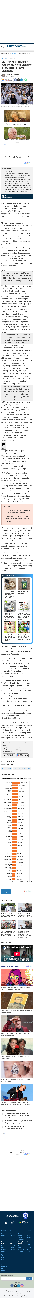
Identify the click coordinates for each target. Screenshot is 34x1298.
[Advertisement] (17, 1190)
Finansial (12, 1228)
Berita (6, 58)
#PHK (10, 768)
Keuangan (12, 1232)
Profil (28, 1233)
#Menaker (17, 768)
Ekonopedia (30, 1228)
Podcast (29, 1251)
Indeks (3, 1259)
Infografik (12, 1246)
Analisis (12, 1247)
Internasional (22, 53)
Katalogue (29, 1247)
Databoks (4, 1266)
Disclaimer (30, 1292)
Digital (20, 1228)
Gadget (20, 1237)
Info (2, 1257)
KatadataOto (5, 1270)
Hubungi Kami (17, 1293)
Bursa (11, 1233)
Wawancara (21, 1249)
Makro (11, 1230)
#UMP (4, 768)
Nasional (3, 1230)
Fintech (20, 1233)
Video (28, 1242)
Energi (29, 53)
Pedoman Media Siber (9, 1292)
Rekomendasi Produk (9, 575)
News (28, 1244)
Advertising (20, 1290)
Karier (26, 1290)
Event (3, 1268)
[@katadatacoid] (22, 1285)
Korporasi (12, 1235)
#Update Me (26, 768)
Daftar (29, 1278)
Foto (28, 1249)
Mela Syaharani (14, 74)
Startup (20, 1235)
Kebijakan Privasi (20, 1292)
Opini (19, 1247)
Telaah (20, 1246)
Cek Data (12, 1249)
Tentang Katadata (11, 1290)
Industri (14, 53)
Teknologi (21, 1239)
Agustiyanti (9, 764)
